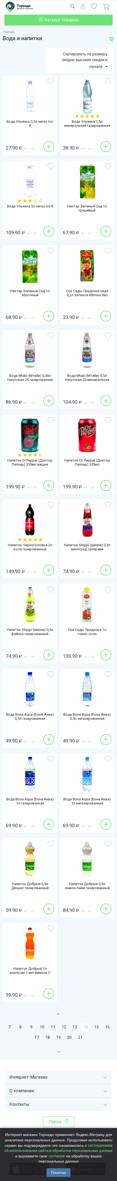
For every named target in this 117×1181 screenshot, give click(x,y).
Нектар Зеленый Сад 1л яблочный (30, 293)
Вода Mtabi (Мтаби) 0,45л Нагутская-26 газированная (30, 378)
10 (42, 1027)
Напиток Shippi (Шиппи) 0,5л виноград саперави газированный (87, 549)
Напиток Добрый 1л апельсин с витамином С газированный (30, 973)
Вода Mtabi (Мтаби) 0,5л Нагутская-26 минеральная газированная (87, 380)
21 (80, 1037)
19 (58, 1037)
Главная (9, 32)
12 (64, 1027)
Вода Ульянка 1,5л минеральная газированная (87, 123)
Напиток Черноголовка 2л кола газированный (30, 547)
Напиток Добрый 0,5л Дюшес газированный (30, 886)
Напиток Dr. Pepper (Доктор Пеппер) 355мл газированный (87, 464)
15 (96, 1027)
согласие (56, 1156)
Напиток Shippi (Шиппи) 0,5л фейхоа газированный (30, 632)
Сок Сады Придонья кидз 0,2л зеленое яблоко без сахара (87, 295)
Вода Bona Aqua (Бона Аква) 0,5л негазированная (87, 716)
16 (107, 1027)
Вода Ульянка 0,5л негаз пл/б (30, 123)
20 (69, 1037)
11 (53, 1027)
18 (47, 1037)
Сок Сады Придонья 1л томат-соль (87, 632)
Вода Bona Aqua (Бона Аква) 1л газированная (30, 801)
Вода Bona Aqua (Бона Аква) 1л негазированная (87, 801)
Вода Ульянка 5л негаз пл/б (30, 206)
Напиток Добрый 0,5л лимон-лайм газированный (87, 886)
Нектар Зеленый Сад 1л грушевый (87, 208)
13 (75, 1027)
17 (37, 1037)
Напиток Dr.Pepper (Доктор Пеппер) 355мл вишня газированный (30, 464)
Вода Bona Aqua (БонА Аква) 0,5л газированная (30, 716)
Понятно (58, 1172)
